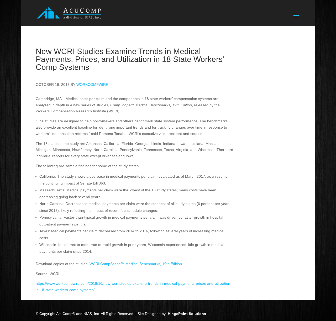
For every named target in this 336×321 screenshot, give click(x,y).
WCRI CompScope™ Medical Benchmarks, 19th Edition (136, 264)
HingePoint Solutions (187, 314)
